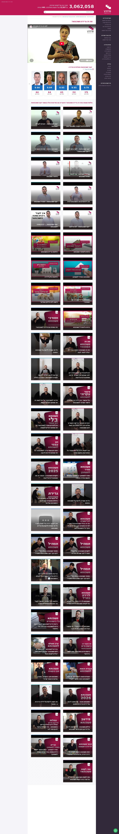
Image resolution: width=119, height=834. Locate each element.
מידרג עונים (108, 76)
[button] (29, 84)
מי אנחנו (109, 47)
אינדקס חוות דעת (107, 26)
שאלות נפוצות (107, 55)
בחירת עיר (88, 69)
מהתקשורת (108, 49)
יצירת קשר (108, 53)
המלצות (109, 68)
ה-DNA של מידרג (106, 59)
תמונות (109, 28)
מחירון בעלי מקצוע (106, 30)
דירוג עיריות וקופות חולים (105, 85)
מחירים (109, 70)
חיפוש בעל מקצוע (106, 20)
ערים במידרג (108, 24)
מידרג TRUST (107, 57)
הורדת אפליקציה (107, 22)
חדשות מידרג (108, 51)
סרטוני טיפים (108, 78)
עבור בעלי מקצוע (107, 40)
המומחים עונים (107, 74)
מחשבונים (108, 72)
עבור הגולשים (107, 38)
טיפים (109, 66)
